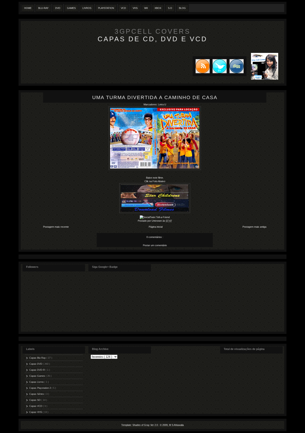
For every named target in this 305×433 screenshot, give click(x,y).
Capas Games (37, 376)
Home (27, 8)
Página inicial (156, 226)
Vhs (135, 8)
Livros (86, 8)
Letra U (162, 104)
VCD (123, 8)
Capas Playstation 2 (40, 388)
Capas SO (35, 400)
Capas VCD (36, 406)
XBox (158, 8)
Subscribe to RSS (201, 66)
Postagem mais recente (56, 226)
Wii (146, 8)
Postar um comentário (155, 245)
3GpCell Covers (152, 31)
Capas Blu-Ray (37, 357)
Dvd (57, 8)
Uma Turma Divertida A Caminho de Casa (154, 97)
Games (71, 8)
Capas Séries (37, 394)
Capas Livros (36, 382)
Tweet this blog (218, 66)
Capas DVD (36, 363)
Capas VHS (36, 412)
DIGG (237, 66)
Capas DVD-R (37, 369)
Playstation (106, 8)
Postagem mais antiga (254, 226)
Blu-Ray (43, 8)
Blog (182, 8)
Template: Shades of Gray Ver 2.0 (140, 425)
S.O (170, 8)
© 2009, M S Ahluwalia (172, 425)
